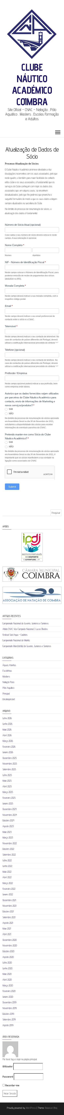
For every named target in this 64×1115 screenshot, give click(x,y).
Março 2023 (7, 837)
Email (9, 306)
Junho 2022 (7, 866)
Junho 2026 (7, 723)
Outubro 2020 (8, 951)
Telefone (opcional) (15, 349)
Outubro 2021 (8, 911)
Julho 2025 (7, 775)
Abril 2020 (7, 979)
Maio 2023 (6, 831)
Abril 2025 (7, 786)
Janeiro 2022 (7, 894)
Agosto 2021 (7, 922)
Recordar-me (12, 1085)
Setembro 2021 (8, 917)
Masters (6, 676)
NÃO (10, 413)
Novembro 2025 (9, 763)
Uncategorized (8, 699)
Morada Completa (15, 285)
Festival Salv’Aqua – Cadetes (14, 634)
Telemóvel (11, 326)
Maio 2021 (6, 928)
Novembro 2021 (9, 905)
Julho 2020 (7, 962)
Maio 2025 (6, 780)
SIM (10, 409)
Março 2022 (7, 883)
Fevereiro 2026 (8, 746)
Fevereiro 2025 (8, 797)
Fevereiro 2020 (8, 991)
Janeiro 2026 (7, 752)
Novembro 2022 (9, 843)
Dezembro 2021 (9, 900)
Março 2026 (7, 740)
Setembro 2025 (9, 769)
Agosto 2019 (7, 1025)
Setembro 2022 (9, 854)
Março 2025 (7, 792)
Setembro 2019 (9, 1019)
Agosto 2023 (8, 826)
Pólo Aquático (8, 687)
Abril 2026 (7, 735)
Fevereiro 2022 (8, 888)
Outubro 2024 (8, 820)
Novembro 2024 (9, 814)
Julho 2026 (7, 718)
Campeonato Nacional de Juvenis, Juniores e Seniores (25, 623)
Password (7, 1076)
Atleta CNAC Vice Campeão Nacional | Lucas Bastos (25, 629)
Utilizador (7, 1066)
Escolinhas (7, 670)
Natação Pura (8, 682)
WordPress (31, 1107)
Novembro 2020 (9, 945)
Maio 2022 (6, 871)
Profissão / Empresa (16, 373)
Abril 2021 (6, 934)
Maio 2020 (6, 973)
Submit (12, 486)
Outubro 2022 (8, 848)
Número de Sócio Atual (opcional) (23, 224)
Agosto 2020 (8, 957)
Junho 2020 (7, 968)
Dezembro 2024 (9, 809)
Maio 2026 (6, 729)
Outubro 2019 (8, 1013)
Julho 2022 (7, 860)
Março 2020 (7, 985)
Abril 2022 (6, 877)
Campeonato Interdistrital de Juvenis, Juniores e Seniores (26, 646)
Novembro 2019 (9, 1008)
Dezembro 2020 (9, 939)
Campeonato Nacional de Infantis (16, 640)
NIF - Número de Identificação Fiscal (25, 262)
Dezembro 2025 (9, 758)
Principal (6, 693)
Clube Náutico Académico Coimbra (32, 84)
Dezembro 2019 (9, 1002)
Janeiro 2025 (7, 803)
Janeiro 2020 (7, 996)
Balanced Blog (51, 1107)
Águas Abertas (9, 665)
